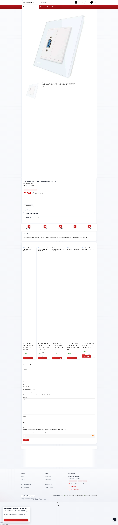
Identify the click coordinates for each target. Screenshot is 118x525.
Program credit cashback (49, 489)
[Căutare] (76, 2)
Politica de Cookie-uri (25, 487)
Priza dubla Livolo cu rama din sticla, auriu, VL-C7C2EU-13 (73, 346)
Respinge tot (22, 517)
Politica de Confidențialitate (26, 484)
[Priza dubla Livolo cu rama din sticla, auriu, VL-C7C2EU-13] (73, 293)
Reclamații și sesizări (49, 487)
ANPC (22, 489)
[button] (28, 358)
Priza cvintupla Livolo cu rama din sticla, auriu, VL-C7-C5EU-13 (58, 346)
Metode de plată (48, 479)
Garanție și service (48, 484)
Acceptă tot (16, 519)
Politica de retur (48, 481)
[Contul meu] (80, 2)
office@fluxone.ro (75, 489)
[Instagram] (25, 495)
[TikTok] (30, 495)
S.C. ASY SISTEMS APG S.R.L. (36, 499)
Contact (22, 476)
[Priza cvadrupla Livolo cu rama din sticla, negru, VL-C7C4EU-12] (44, 293)
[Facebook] (22, 495)
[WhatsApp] (33, 495)
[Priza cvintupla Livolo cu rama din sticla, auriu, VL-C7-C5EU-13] (59, 293)
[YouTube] (27, 495)
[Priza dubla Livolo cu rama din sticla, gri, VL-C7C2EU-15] (88, 293)
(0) (28, 352)
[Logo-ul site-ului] (28, 2)
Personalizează (10, 517)
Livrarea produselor (48, 476)
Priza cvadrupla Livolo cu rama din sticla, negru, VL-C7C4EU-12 (44, 346)
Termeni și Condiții (24, 481)
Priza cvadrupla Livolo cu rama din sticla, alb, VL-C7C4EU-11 (29, 346)
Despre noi (23, 479)
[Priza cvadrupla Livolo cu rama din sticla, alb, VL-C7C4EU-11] (29, 293)
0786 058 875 (92, 6)
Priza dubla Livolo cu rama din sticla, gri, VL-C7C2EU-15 (88, 345)
